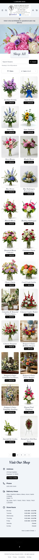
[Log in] (33, 10)
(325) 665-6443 (20, 1)
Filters (11, 71)
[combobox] (29, 71)
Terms (9, 557)
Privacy (15, 557)
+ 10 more (10, 502)
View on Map (13, 478)
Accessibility (22, 557)
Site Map (29, 557)
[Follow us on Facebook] (19, 546)
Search (34, 62)
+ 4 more (9, 496)
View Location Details (28, 530)
